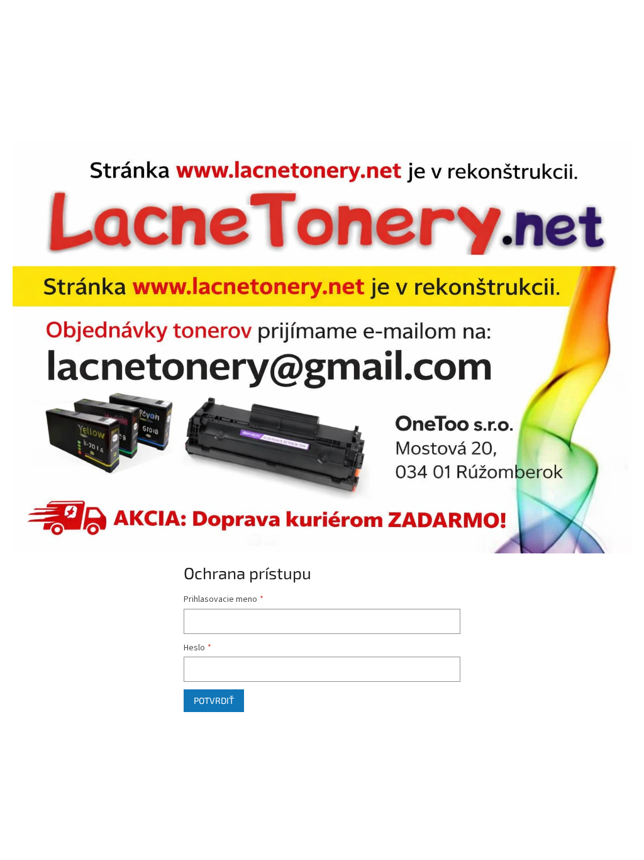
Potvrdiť (214, 700)
